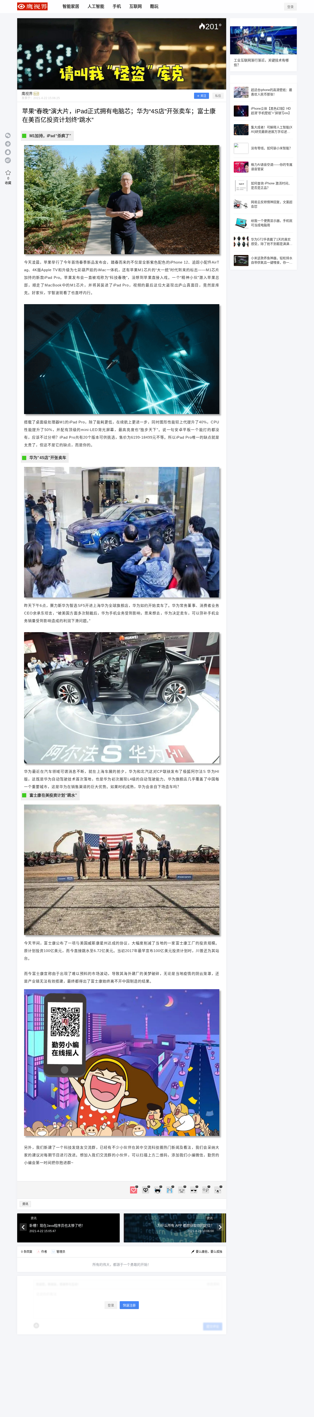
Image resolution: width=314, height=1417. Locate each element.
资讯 (25, 1204)
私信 (218, 96)
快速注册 (129, 1305)
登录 (290, 7)
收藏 (8, 180)
